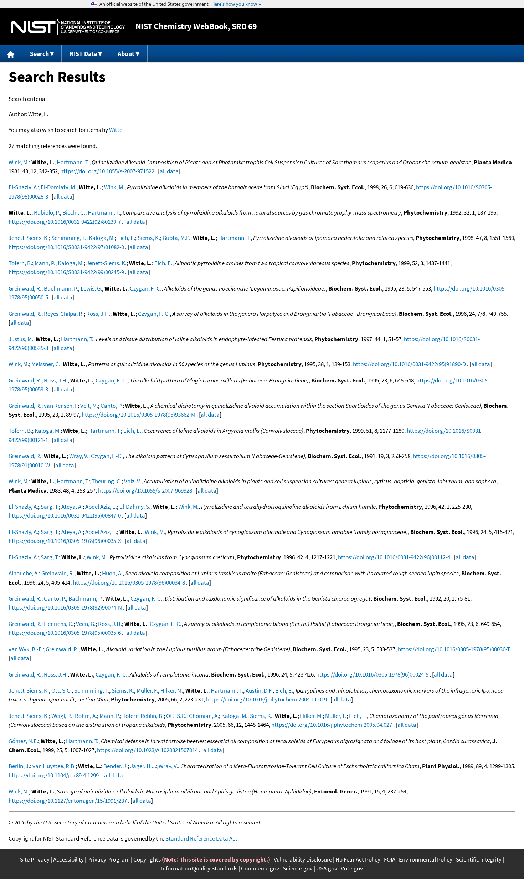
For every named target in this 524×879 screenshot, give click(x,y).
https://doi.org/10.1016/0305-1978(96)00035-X (65, 541)
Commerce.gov (260, 868)
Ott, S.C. (61, 690)
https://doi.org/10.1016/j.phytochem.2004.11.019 (266, 699)
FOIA (389, 859)
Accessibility (68, 859)
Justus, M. (21, 339)
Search (39, 54)
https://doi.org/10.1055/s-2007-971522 (107, 171)
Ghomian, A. (204, 716)
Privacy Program (108, 859)
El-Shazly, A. (23, 187)
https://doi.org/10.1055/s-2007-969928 (145, 490)
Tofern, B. (20, 263)
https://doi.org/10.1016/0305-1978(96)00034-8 (129, 582)
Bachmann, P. (61, 288)
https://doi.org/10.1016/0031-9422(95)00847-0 (65, 515)
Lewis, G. (91, 288)
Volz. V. (132, 481)
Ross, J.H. (98, 314)
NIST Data (83, 54)
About (126, 54)
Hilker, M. (171, 690)
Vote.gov (352, 868)
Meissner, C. (45, 364)
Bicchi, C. (73, 212)
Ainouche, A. (24, 573)
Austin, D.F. (259, 690)
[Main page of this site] (11, 53)
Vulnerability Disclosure (303, 859)
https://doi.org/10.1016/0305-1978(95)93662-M (138, 414)
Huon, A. (112, 573)
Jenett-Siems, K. (29, 238)
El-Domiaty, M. (58, 187)
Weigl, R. (61, 716)
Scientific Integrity (479, 859)
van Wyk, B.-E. (26, 649)
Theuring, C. (107, 481)
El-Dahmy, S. (134, 506)
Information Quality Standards (199, 868)
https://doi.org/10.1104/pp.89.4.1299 (54, 775)
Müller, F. (147, 690)
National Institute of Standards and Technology (68, 27)
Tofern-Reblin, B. (143, 716)
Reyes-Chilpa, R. (64, 314)
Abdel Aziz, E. (101, 506)
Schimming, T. (68, 238)
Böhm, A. (86, 716)
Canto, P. (112, 406)
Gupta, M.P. (176, 238)
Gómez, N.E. (23, 741)
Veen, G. (86, 624)
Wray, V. (78, 456)
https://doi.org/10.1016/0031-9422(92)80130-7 (65, 222)
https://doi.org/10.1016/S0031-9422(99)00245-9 (66, 272)
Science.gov (298, 868)
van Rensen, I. (61, 406)
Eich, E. (126, 238)
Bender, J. (115, 766)
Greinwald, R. (25, 288)
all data (169, 171)
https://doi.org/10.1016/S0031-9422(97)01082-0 (66, 247)
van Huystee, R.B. (54, 766)
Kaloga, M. (102, 238)
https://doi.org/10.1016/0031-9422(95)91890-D (409, 364)
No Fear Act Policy (357, 859)
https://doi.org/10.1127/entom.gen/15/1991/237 (68, 801)
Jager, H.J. (143, 766)
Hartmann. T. (73, 162)
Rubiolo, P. (47, 212)
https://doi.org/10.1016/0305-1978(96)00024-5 (372, 674)
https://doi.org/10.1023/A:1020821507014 (147, 750)
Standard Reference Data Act (201, 838)
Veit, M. (89, 406)
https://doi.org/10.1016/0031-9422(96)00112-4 (394, 557)
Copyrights (147, 859)
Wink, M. (19, 162)
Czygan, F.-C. (145, 288)
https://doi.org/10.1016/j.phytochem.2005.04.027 (331, 725)
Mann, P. (45, 263)
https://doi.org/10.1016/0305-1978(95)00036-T (454, 649)
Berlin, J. (19, 766)
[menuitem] (11, 53)
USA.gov (326, 868)
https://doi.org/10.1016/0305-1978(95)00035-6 (65, 633)
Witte (115, 130)
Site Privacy (35, 859)
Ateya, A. (72, 506)
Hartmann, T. (104, 212)
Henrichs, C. (58, 624)
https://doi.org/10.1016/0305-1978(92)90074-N (65, 607)
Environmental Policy (425, 859)
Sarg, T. (50, 506)
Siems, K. (149, 238)
